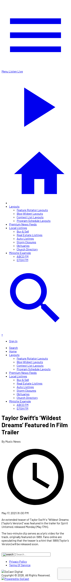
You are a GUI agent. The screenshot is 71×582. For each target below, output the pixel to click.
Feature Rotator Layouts (32, 210)
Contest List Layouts (30, 217)
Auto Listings (25, 238)
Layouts (14, 206)
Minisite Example (20, 253)
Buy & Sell (23, 231)
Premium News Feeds (23, 224)
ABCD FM (22, 256)
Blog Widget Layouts (30, 213)
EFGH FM (22, 260)
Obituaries (23, 245)
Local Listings (18, 228)
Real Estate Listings (29, 235)
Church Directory (27, 249)
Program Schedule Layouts (34, 220)
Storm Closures (26, 242)
